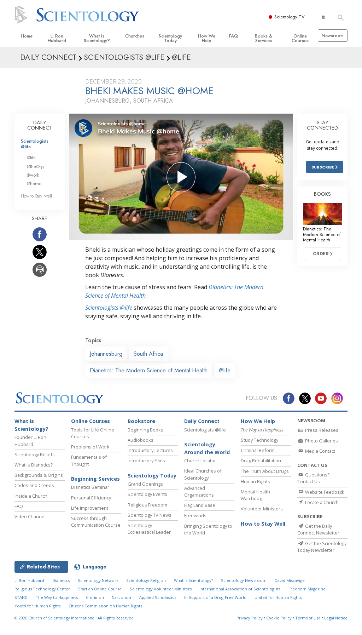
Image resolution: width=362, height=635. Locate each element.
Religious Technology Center (42, 588)
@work (33, 175)
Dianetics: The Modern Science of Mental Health (149, 370)
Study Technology (259, 440)
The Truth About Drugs (265, 471)
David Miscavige (290, 580)
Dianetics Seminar (90, 487)
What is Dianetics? (33, 465)
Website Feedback (324, 492)
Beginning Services (95, 478)
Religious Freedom (147, 505)
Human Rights (255, 481)
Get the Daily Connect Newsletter (318, 529)
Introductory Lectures (150, 450)
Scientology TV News (149, 515)
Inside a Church (30, 496)
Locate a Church (321, 502)
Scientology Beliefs (34, 454)
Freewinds (195, 515)
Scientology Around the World (207, 448)
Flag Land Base (199, 505)
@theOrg (35, 166)
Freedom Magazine (307, 588)
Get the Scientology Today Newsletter (321, 546)
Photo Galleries (321, 440)
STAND (21, 597)
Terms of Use (308, 617)
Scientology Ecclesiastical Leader (149, 528)
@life (224, 370)
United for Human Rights (278, 597)
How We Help (206, 38)
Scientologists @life (34, 144)
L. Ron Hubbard (57, 38)
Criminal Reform (258, 450)
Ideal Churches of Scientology (203, 474)
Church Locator (200, 460)
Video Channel (30, 516)
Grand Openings (145, 484)
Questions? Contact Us (313, 478)
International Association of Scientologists (239, 588)
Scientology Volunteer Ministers (161, 588)
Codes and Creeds (34, 485)
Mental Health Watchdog (255, 495)
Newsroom (333, 35)
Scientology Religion (146, 580)
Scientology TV (289, 16)
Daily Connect (202, 421)
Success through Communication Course (96, 521)
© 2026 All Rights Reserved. (74, 617)
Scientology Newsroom (244, 580)
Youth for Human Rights (37, 605)
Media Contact (319, 451)
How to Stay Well (36, 196)
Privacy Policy (250, 617)
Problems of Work (90, 447)
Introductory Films (146, 460)
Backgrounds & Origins (38, 475)
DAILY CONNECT (39, 125)
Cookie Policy (279, 617)
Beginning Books (145, 430)
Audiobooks (140, 440)
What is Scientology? (97, 38)
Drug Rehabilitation (261, 460)
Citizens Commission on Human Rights (105, 605)
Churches (134, 36)
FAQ (233, 36)
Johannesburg (106, 354)
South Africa (148, 354)
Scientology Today (170, 38)
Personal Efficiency (91, 497)
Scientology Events (147, 494)
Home (27, 36)
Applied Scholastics (157, 597)
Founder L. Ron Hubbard (30, 440)
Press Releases (321, 430)
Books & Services (263, 38)
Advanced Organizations (199, 491)
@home (34, 183)
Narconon (121, 597)
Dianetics (61, 580)
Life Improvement (89, 508)
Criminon (95, 597)
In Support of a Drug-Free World (215, 597)
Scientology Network (98, 580)
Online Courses (300, 38)
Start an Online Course (100, 588)
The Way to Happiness (57, 597)
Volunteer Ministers (262, 508)
